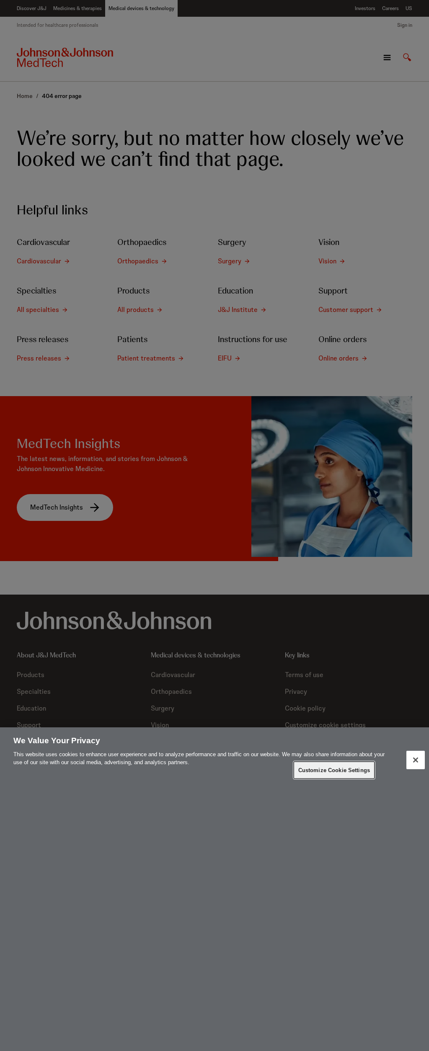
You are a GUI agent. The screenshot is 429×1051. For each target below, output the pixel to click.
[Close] (415, 760)
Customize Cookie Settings (334, 770)
